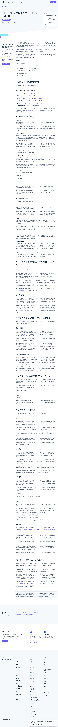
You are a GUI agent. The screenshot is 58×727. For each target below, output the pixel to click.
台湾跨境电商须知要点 (6, 56)
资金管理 (31, 675)
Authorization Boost (20, 662)
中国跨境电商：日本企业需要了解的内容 (25, 614)
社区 (45, 664)
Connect (17, 670)
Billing (17, 664)
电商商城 (29, 110)
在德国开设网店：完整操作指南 (23, 616)
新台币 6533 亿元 (39, 98)
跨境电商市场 (29, 49)
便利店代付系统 (43, 165)
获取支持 (45, 690)
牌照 (45, 670)
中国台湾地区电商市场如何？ (8, 44)
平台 (31, 677)
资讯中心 (45, 683)
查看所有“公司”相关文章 (6, 615)
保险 (31, 686)
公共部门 (31, 693)
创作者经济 (32, 681)
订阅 (35, 480)
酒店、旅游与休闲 (33, 685)
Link (17, 683)
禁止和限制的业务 (47, 669)
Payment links (19, 686)
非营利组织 (32, 689)
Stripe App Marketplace (35, 699)
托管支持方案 (46, 692)
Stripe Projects (33, 714)
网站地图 (45, 672)
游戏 (31, 683)
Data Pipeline (18, 673)
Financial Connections (20, 677)
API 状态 (31, 710)
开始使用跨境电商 (25, 321)
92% (39, 105)
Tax (16, 696)
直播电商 (23, 290)
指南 (45, 659)
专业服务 (31, 691)
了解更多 (45, 24)
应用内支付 (32, 672)
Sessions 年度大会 (47, 666)
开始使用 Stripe (6, 19)
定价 (26, 2)
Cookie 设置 (46, 673)
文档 (31, 706)
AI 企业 (31, 680)
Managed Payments (20, 685)
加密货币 (17, 672)
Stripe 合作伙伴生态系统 (35, 700)
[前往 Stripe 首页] (3, 658)
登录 (47, 2)
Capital (17, 666)
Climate (17, 669)
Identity (17, 678)
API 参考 (31, 708)
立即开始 (4, 641)
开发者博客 (32, 716)
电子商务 (31, 666)
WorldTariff (29, 429)
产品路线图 (46, 680)
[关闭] (55, 721)
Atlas (17, 661)
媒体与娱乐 (32, 688)
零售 (31, 694)
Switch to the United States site (35, 724)
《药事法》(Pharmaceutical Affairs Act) (31, 529)
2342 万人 (32, 93)
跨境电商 (27, 85)
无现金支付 (23, 583)
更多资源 (4, 6)
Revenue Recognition (20, 693)
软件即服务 (32, 678)
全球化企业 (32, 670)
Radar (17, 691)
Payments (18, 688)
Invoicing (18, 680)
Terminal (18, 697)
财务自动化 (32, 669)
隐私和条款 (46, 667)
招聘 (45, 681)
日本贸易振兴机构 (22, 432)
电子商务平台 (25, 334)
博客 (45, 662)
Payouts (17, 689)
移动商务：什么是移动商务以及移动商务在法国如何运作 (28, 612)
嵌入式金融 (32, 667)
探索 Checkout (33, 642)
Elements (18, 675)
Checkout (18, 667)
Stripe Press (46, 684)
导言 (3, 42)
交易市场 (31, 673)
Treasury (18, 699)
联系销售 (52, 2)
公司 (8, 6)
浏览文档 (45, 641)
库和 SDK (32, 713)
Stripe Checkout (34, 583)
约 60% (32, 135)
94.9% (33, 103)
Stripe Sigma (18, 694)
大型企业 (31, 659)
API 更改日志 (32, 711)
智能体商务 (32, 662)
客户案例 (45, 661)
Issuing (17, 681)
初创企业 (31, 661)
